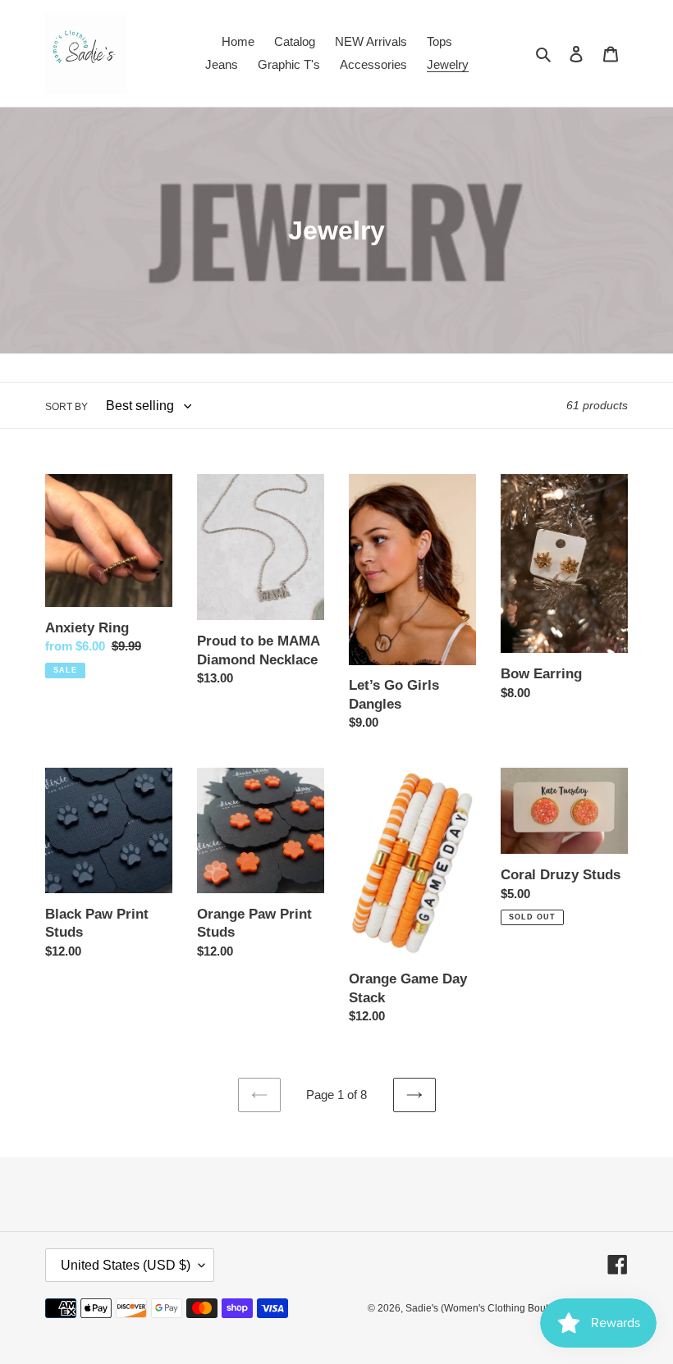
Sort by (66, 407)
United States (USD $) (125, 1265)
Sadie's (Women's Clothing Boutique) (488, 1308)
